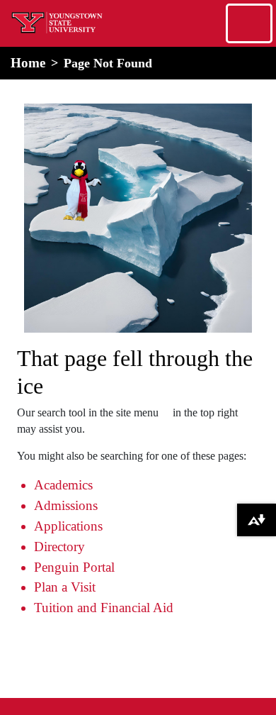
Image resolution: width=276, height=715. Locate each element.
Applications (68, 526)
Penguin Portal (74, 567)
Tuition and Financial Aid (103, 607)
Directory (59, 546)
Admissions (66, 505)
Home (28, 62)
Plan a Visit (65, 587)
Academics (63, 484)
